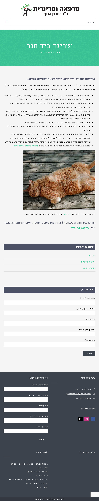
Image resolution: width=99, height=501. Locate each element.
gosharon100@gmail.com (78, 393)
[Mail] (80, 419)
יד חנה (91, 255)
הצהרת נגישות (88, 408)
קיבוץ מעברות (87, 261)
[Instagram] (86, 419)
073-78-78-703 (83, 389)
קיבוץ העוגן (88, 268)
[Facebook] (93, 419)
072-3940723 (80, 228)
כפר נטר (67, 214)
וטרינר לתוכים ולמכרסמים (26, 145)
